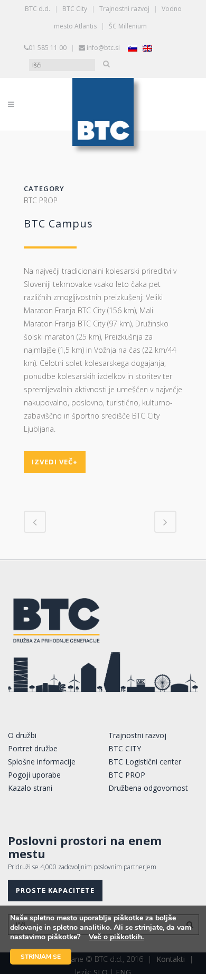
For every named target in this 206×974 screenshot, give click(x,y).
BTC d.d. (37, 8)
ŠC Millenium (128, 26)
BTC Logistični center (144, 762)
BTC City (74, 8)
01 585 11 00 (48, 47)
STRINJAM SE (41, 956)
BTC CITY (124, 748)
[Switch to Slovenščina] (132, 48)
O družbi (22, 735)
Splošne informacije (42, 762)
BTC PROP (126, 775)
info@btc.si (103, 47)
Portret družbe (33, 748)
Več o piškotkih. (116, 937)
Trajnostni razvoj (124, 8)
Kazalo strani (30, 788)
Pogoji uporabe (34, 775)
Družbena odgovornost (148, 788)
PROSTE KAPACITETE (55, 890)
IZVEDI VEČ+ (55, 461)
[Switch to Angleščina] (147, 48)
